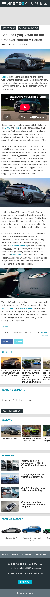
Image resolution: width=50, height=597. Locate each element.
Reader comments (13, 390)
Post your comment (28, 28)
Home (5, 554)
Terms (19, 573)
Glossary (28, 573)
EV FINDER (25, 582)
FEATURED (7, 455)
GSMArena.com (34, 568)
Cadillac (5, 77)
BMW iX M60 (7, 308)
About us (38, 573)
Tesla (17, 128)
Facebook (7, 342)
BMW (7, 128)
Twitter (18, 342)
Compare (27, 554)
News (15, 554)
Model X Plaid (26, 308)
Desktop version (25, 593)
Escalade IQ (16, 255)
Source (4, 326)
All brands (42, 554)
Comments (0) (9, 28)
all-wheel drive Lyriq (19, 245)
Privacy (10, 573)
